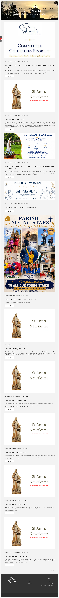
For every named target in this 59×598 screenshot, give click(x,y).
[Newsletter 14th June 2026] (29, 96)
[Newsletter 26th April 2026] (29, 533)
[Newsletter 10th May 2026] (29, 429)
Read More (9, 76)
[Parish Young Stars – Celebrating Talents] (29, 253)
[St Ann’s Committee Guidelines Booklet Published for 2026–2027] (29, 40)
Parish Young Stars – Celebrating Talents (21, 299)
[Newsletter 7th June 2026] (29, 325)
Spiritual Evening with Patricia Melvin (21, 207)
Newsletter (17, 61)
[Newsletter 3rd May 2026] (29, 481)
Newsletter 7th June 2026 (15, 349)
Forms (29, 581)
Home (29, 579)
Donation (30, 583)
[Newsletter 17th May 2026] (29, 377)
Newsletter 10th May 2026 (15, 452)
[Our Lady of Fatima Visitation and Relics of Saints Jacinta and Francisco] (29, 146)
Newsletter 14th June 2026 (15, 119)
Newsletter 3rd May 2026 (15, 504)
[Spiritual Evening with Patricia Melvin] (29, 190)
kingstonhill (25, 61)
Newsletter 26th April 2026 (16, 556)
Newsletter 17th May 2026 (15, 400)
